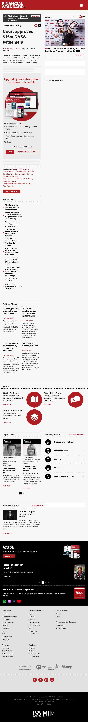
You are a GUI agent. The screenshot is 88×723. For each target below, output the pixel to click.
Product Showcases (12, 410)
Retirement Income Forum (64, 442)
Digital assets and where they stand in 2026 (10, 451)
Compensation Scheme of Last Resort (16, 184)
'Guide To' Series (11, 393)
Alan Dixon (32, 171)
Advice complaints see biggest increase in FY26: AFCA (13, 224)
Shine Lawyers (8, 174)
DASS (14, 169)
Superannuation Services (24, 174)
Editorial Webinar (61, 451)
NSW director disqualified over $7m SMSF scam (13, 286)
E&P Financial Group (10, 176)
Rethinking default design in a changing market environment (31, 451)
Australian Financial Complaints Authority (17, 179)
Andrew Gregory (27, 495)
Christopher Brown (9, 181)
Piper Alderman (8, 186)
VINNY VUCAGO (27, 350)
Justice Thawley (8, 171)
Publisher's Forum (53, 393)
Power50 (57, 459)
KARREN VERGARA (11, 48)
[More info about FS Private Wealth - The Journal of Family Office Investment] (79, 556)
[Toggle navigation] (81, 5)
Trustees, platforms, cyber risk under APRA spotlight (11, 311)
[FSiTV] (82, 16)
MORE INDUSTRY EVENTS (76, 434)
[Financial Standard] (13, 5)
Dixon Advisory (21, 171)
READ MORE (6, 469)
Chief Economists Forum (64, 468)
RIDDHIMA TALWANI (28, 320)
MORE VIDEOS (80, 55)
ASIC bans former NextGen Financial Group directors (12, 207)
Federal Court (28, 169)
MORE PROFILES (37, 489)
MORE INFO (6, 404)
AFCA (20, 169)
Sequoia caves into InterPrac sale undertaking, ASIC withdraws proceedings (12, 271)
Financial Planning (12, 25)
